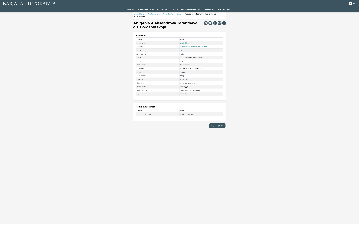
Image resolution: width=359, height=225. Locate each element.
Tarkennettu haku (146, 10)
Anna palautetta (225, 10)
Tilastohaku (209, 10)
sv (354, 3)
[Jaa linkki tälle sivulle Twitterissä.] (210, 23)
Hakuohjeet (162, 10)
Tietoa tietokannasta (190, 10)
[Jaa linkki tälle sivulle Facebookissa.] (215, 23)
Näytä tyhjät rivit (217, 126)
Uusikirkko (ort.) (140, 14)
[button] (206, 23)
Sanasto (174, 10)
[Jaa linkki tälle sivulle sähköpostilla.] (219, 23)
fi (350, 3)
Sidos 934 (180, 14)
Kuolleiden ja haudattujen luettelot (161, 14)
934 (181, 50)
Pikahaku (130, 10)
